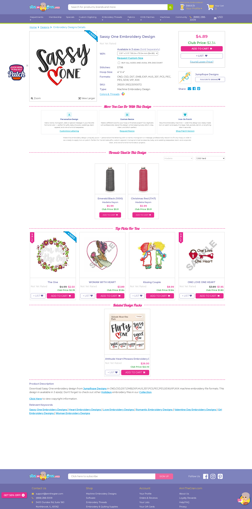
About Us (184, 493)
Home (33, 27)
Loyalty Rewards (187, 498)
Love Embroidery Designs (119, 409)
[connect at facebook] (205, 477)
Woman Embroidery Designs (73, 413)
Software (90, 498)
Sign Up (164, 476)
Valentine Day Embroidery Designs (195, 409)
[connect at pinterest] (220, 477)
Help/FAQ (184, 502)
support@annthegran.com (49, 493)
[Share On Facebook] (194, 89)
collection (145, 392)
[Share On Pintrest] (198, 89)
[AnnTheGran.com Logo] (44, 7)
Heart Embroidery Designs (85, 409)
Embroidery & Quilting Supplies (102, 506)
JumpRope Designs (95, 388)
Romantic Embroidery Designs (154, 409)
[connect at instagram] (212, 477)
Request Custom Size (130, 58)
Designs (44, 27)
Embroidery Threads (96, 502)
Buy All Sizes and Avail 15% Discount (142, 63)
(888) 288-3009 (198, 18)
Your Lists (144, 502)
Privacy (183, 506)
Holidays (106, 392)
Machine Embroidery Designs (101, 493)
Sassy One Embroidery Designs (48, 409)
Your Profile (193, 8)
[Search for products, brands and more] (170, 7)
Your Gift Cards (147, 506)
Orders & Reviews (148, 498)
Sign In (190, 5)
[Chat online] (244, 499)
